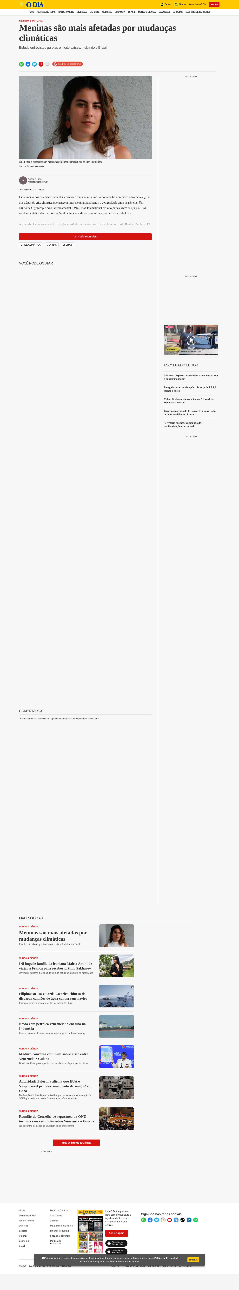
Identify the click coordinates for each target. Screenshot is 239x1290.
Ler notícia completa (85, 236)
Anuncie (115, 1265)
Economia (120, 12)
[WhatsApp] (143, 1220)
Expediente (153, 1265)
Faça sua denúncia (60, 1235)
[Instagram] (163, 1220)
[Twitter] (156, 1220)
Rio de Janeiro (66, 12)
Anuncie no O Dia (197, 4)
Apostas (178, 12)
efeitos (68, 244)
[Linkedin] (189, 1220)
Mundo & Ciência (31, 21)
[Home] (35, 7)
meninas (51, 244)
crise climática (30, 244)
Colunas (107, 12)
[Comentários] (47, 64)
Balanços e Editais (59, 1230)
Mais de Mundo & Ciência (76, 1142)
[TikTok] (182, 1220)
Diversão (82, 12)
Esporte (94, 12)
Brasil (131, 12)
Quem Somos (185, 1265)
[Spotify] (195, 1220)
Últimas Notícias (46, 12)
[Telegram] (176, 1220)
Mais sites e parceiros (198, 12)
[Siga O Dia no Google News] (68, 64)
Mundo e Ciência (147, 12)
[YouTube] (169, 1220)
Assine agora (116, 1233)
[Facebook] (150, 1220)
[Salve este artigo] (41, 64)
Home (31, 12)
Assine (214, 4)
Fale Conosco (169, 1265)
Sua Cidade (164, 12)
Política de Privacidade (56, 1242)
